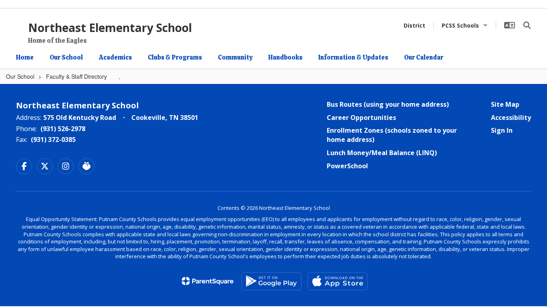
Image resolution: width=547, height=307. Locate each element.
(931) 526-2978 (62, 128)
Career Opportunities (361, 117)
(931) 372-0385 (53, 139)
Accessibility (511, 117)
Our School (20, 76)
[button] (465, 25)
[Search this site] (527, 25)
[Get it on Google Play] (271, 281)
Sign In (502, 130)
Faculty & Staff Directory (76, 76)
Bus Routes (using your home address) (388, 104)
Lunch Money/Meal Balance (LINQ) (382, 152)
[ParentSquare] (207, 281)
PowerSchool (347, 165)
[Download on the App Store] (338, 281)
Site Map (505, 104)
